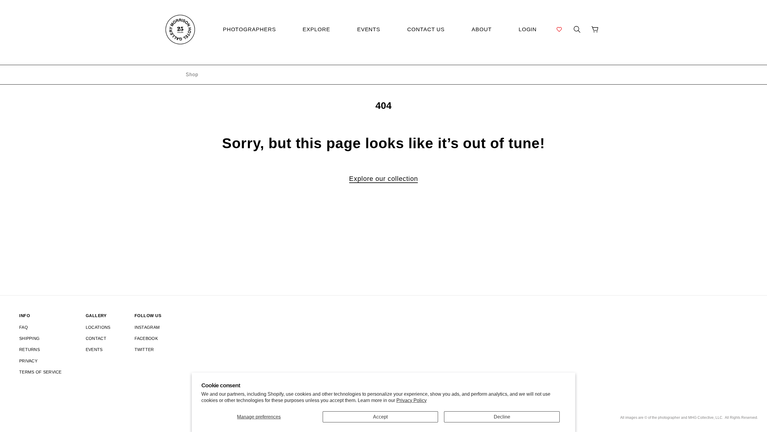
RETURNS (29, 349)
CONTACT (96, 338)
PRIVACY (28, 360)
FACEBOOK (146, 338)
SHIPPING (29, 338)
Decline (502, 416)
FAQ (23, 327)
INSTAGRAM (147, 327)
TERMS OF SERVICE (40, 372)
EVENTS (94, 349)
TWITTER (144, 349)
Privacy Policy (411, 400)
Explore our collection (383, 179)
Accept (380, 416)
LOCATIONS (98, 327)
